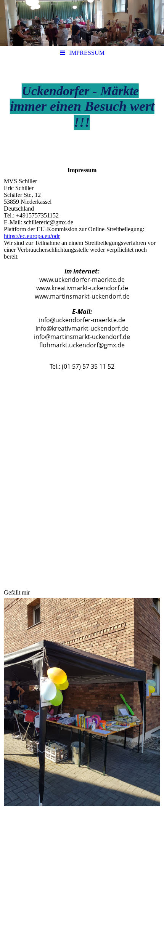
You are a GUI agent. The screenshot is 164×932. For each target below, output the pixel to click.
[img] (82, 23)
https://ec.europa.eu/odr (32, 236)
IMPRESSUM (87, 53)
